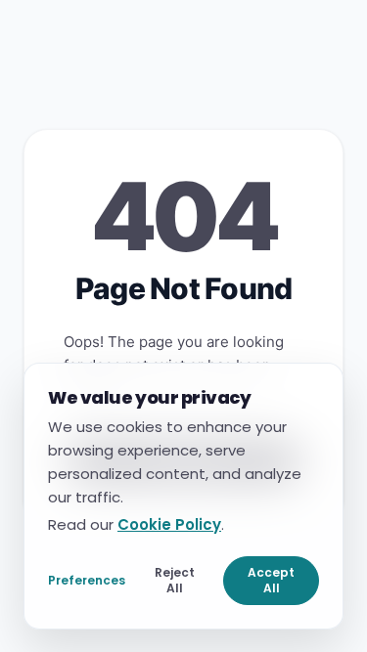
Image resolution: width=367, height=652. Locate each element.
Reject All (175, 579)
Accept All (271, 579)
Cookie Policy (169, 523)
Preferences (86, 579)
